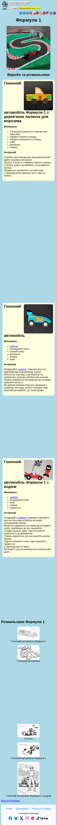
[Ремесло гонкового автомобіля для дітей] (38, 318)
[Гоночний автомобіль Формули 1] (28, 633)
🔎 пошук (13, 8)
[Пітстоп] (28, 730)
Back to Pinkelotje (10, 801)
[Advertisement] (28, 212)
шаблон (14, 346)
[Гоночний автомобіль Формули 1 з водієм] (38, 470)
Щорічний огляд (22, 3)
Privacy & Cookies (41, 808)
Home (9, 808)
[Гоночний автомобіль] (28, 652)
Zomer (12, 3)
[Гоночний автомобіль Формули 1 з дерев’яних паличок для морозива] (38, 95)
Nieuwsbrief (22, 808)
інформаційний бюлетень (29, 8)
